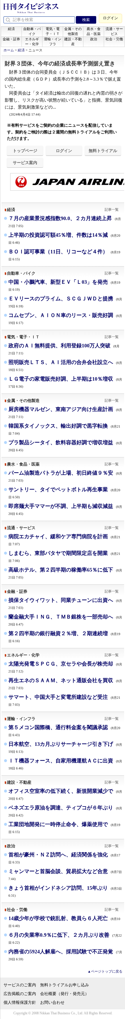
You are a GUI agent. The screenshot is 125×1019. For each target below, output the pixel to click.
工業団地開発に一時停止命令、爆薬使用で (64, 827)
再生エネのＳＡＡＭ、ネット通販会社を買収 (65, 683)
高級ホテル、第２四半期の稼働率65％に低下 (65, 573)
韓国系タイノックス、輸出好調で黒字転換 (64, 429)
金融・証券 (11, 39)
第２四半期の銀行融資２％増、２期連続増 (64, 636)
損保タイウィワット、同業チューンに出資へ (65, 603)
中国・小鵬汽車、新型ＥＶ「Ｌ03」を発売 (64, 285)
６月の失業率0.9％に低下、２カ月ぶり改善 (65, 938)
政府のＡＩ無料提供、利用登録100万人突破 (63, 349)
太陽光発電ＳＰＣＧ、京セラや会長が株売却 (65, 667)
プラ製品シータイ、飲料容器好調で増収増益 (65, 446)
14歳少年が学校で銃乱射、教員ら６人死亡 (64, 921)
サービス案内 (25, 162)
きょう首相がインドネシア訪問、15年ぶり (65, 891)
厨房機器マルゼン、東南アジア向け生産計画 (65, 412)
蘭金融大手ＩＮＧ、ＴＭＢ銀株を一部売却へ (65, 620)
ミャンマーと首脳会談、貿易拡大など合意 (65, 874)
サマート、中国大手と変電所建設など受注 (64, 700)
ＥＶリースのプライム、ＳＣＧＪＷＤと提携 (65, 302)
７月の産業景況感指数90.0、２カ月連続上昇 (64, 221)
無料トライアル (103, 150)
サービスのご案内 (19, 985)
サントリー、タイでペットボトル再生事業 (64, 493)
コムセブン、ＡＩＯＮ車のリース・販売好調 (65, 318)
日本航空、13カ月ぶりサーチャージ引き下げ (65, 747)
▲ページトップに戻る (105, 971)
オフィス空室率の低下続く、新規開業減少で (65, 794)
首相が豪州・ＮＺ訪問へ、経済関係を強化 (64, 858)
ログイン (110, 18)
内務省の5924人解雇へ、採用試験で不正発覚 (65, 955)
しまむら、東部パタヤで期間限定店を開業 (64, 556)
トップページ (25, 150)
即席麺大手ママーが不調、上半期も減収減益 (65, 509)
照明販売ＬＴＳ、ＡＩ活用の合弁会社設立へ (65, 365)
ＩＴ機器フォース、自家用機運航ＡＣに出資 (65, 764)
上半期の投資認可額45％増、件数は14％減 (64, 238)
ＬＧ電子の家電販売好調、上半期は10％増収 (65, 382)
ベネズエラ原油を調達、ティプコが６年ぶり (65, 811)
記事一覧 (112, 210)
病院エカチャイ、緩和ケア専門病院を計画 (64, 540)
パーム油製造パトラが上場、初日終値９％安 (65, 476)
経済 (11, 29)
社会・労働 (114, 39)
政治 (93, 39)
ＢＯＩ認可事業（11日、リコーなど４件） (64, 255)
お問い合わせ (52, 1002)
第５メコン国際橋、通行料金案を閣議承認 (64, 730)
